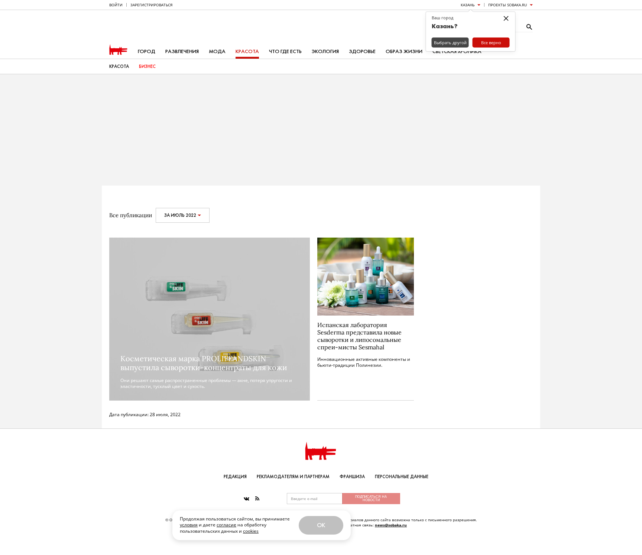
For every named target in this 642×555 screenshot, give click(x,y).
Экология (325, 51)
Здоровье (362, 51)
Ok (321, 525)
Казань (467, 4)
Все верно (491, 42)
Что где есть (285, 51)
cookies (251, 531)
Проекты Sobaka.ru (507, 4)
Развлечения (182, 51)
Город (146, 51)
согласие (226, 525)
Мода (217, 51)
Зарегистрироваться (151, 4)
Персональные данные (401, 476)
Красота (247, 51)
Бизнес (147, 66)
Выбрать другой (450, 42)
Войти (116, 4)
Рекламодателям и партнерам (293, 476)
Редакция (235, 476)
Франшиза (352, 476)
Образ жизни (404, 51)
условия (189, 525)
